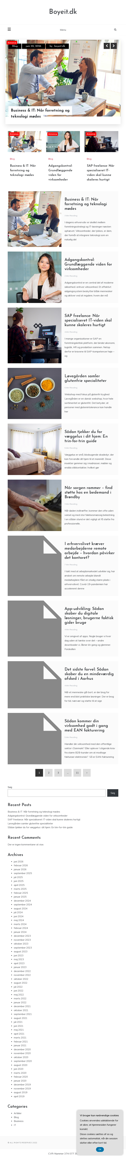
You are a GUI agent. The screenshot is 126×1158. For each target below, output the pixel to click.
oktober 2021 (21, 1010)
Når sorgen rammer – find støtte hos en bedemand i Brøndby (88, 492)
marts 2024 (20, 924)
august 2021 (20, 1018)
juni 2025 (18, 881)
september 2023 (23, 947)
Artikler (18, 1113)
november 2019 (22, 1088)
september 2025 (23, 873)
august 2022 (20, 982)
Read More (108, 113)
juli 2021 (18, 1021)
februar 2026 (21, 865)
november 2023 (22, 939)
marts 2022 (20, 998)
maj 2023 (19, 959)
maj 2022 (19, 994)
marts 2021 (20, 1037)
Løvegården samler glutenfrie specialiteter (30, 823)
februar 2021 (21, 1041)
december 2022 (22, 971)
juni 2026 (18, 861)
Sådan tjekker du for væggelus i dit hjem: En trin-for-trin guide (86, 436)
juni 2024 (18, 916)
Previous (107, 46)
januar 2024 (20, 932)
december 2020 (22, 1049)
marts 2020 (20, 1072)
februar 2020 (21, 1076)
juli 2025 (18, 877)
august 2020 (20, 1065)
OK (99, 1149)
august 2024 (20, 908)
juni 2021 (18, 1025)
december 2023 (22, 935)
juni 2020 (18, 1068)
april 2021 (19, 1033)
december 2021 (22, 1006)
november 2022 (22, 975)
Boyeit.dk (63, 12)
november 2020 (22, 1053)
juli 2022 (18, 986)
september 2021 (23, 1014)
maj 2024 (19, 920)
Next (114, 46)
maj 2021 (19, 1029)
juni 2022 (18, 990)
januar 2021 (20, 1045)
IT (15, 1125)
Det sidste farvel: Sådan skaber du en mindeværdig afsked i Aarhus (89, 674)
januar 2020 (20, 1080)
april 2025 (19, 885)
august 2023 (20, 951)
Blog (15, 46)
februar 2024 (21, 928)
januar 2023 (20, 967)
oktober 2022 (21, 979)
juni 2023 (18, 955)
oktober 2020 (21, 1057)
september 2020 (23, 1061)
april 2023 (19, 963)
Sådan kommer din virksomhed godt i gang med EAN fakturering (86, 726)
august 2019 (20, 1092)
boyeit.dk (64, 46)
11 (77, 772)
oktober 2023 (21, 943)
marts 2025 (20, 888)
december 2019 (22, 1084)
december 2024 (22, 900)
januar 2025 (20, 896)
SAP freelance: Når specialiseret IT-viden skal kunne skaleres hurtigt (88, 320)
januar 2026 (20, 869)
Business (19, 1121)
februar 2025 (21, 892)
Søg (10, 787)
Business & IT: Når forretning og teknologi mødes (23, 170)
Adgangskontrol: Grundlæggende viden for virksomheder (41, 113)
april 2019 (19, 1096)
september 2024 (23, 904)
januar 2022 (20, 1002)
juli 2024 (18, 912)
